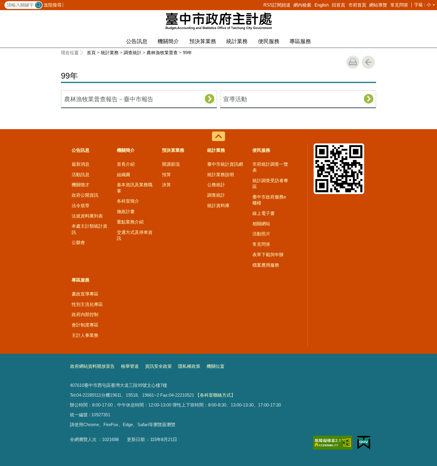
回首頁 (338, 4)
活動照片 (261, 233)
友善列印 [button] (352, 62)
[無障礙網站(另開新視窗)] (332, 443)
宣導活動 (235, 99)
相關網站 (261, 223)
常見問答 (399, 4)
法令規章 (80, 205)
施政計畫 (126, 211)
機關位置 (215, 366)
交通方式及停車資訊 (135, 235)
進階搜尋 (53, 5)
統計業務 (237, 41)
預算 (166, 174)
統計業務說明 (220, 174)
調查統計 (133, 52)
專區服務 (300, 41)
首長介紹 (126, 164)
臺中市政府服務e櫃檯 (269, 199)
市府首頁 (357, 4)
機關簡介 (168, 41)
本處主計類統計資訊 (89, 228)
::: (2, 3)
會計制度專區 (85, 324)
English (322, 4)
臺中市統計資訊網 (225, 164)
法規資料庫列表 (87, 215)
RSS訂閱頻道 (276, 4)
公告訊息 (136, 41)
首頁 (91, 52)
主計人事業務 (85, 335)
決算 (166, 184)
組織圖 (123, 174)
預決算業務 (202, 41)
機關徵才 (80, 184)
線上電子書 (263, 213)
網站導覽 (378, 4)
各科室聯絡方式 (215, 395)
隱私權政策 (189, 366)
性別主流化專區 (87, 304)
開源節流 (171, 164)
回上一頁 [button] (368, 62)
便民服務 (268, 41)
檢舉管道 (130, 366)
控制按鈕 (218, 136)
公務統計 (216, 184)
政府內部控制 (85, 314)
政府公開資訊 (85, 195)
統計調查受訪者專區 (270, 183)
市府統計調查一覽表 (270, 167)
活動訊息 (80, 174)
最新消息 (80, 164)
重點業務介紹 (130, 221)
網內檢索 (302, 4)
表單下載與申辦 (268, 254)
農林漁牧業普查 (162, 52)
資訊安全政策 (158, 366)
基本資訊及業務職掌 (135, 187)
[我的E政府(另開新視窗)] (363, 443)
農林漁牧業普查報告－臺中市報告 (108, 99)
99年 (187, 52)
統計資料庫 (218, 205)
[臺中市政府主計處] (218, 21)
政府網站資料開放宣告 (92, 366)
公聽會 (78, 242)
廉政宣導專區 (85, 293)
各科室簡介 (128, 201)
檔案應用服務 (265, 265)
